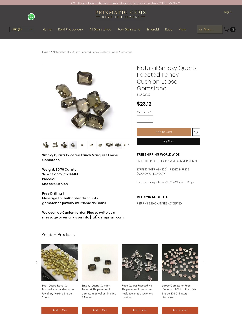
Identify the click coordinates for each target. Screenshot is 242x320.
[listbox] (21, 29)
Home (46, 52)
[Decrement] (139, 119)
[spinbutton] (145, 119)
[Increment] (150, 119)
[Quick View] (59, 262)
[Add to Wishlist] (196, 132)
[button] (21, 29)
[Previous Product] (36, 262)
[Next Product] (203, 262)
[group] (120, 279)
